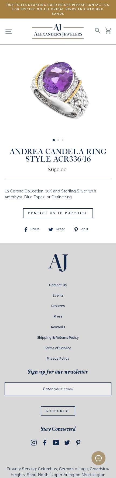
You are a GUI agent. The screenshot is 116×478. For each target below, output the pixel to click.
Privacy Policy (58, 358)
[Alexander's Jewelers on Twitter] (67, 443)
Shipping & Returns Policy (58, 338)
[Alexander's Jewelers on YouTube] (56, 443)
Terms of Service (58, 348)
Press (58, 316)
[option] (58, 9)
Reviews (58, 306)
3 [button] (63, 140)
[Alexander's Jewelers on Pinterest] (78, 443)
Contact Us (58, 285)
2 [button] (58, 140)
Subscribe (58, 411)
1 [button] (54, 140)
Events (58, 295)
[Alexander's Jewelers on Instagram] (34, 443)
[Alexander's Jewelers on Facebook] (45, 443)
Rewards (58, 327)
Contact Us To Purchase (58, 213)
